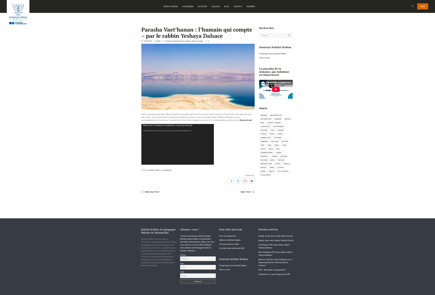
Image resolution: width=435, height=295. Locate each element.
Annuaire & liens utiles (229, 244)
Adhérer (251, 6)
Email (182, 272)
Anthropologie (276, 115)
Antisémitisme (266, 119)
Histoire (285, 141)
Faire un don (264, 57)
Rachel (278, 164)
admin (158, 41)
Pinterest (245, 180)
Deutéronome (278, 126)
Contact (238, 6)
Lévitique (284, 156)
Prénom (183, 255)
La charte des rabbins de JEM (231, 248)
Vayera (263, 171)
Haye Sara (274, 141)
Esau (272, 130)
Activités (202, 6)
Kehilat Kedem (170, 6)
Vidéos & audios (197, 41)
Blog (226, 6)
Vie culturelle (283, 171)
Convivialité (265, 126)
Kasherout (265, 156)
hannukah (264, 141)
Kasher (278, 152)
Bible (262, 123)
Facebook (231, 180)
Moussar (264, 160)
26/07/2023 (148, 41)
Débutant (264, 130)
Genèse (279, 134)
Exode (272, 134)
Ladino (274, 156)
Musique (281, 160)
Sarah (272, 167)
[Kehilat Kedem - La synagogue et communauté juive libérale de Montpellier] (18, 13)
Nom (182, 263)
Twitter (238, 180)
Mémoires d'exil (266, 164)
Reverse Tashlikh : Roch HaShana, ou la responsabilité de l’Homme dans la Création (275, 262)
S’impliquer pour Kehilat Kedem (272, 53)
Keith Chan (154, 170)
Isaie (269, 145)
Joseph (263, 149)
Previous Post (152, 192)
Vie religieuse (266, 175)
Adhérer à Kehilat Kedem (230, 240)
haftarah (277, 137)
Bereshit (288, 119)
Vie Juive (216, 6)
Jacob (284, 145)
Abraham (264, 115)
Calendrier (187, 6)
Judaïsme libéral (267, 152)
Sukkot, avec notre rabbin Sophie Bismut (276, 240)
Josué (271, 149)
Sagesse (263, 167)
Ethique (264, 134)
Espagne (281, 130)
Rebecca (287, 164)
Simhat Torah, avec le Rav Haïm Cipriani (275, 236)
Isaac (263, 145)
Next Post (246, 192)
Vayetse (271, 171)
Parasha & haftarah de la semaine (178, 41)
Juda (278, 149)
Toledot (280, 167)
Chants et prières (274, 123)
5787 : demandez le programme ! (272, 270)
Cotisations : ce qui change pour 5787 (274, 274)
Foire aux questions (227, 236)
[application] (177, 144)
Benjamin (278, 119)
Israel (276, 145)
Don (423, 6)
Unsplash (167, 170)
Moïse (273, 160)
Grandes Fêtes (266, 137)
